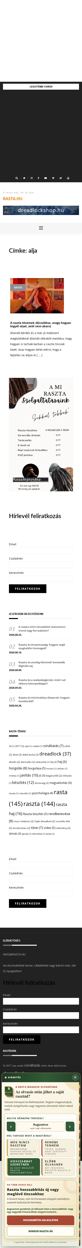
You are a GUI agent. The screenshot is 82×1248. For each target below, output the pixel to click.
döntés (14, 762)
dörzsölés (28, 762)
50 (11, 746)
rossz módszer (24, 821)
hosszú (51, 768)
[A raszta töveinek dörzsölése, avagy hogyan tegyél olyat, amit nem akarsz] (37, 295)
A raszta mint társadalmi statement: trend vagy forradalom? (42, 628)
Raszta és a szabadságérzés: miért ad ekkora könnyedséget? (42, 681)
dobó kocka (30, 754)
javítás (29, 775)
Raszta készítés (35, 814)
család (37, 746)
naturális (25, 793)
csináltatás (53, 745)
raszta (39, 804)
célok (44, 1065)
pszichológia (42, 793)
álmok (15, 833)
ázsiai (50, 833)
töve (37, 827)
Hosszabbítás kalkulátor (40, 1220)
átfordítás (38, 833)
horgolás (18, 768)
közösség (42, 783)
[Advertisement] (41, 41)
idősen (62, 768)
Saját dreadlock (44, 821)
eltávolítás (43, 762)
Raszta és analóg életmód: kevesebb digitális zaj (42, 664)
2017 (19, 746)
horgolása (37, 768)
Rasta (18, 287)
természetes (21, 828)
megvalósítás (61, 783)
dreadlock (55, 754)
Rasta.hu (12, 199)
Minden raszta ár (40, 1231)
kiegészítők (54, 775)
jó (42, 775)
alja (28, 746)
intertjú (14, 775)
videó (49, 828)
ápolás (26, 833)
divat (17, 754)
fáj (53, 762)
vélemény (63, 828)
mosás (14, 793)
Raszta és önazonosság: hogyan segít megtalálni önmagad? (42, 646)
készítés (23, 782)
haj (62, 761)
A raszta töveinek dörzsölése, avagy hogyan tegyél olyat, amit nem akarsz (40, 324)
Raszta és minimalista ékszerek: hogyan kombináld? (44, 699)
